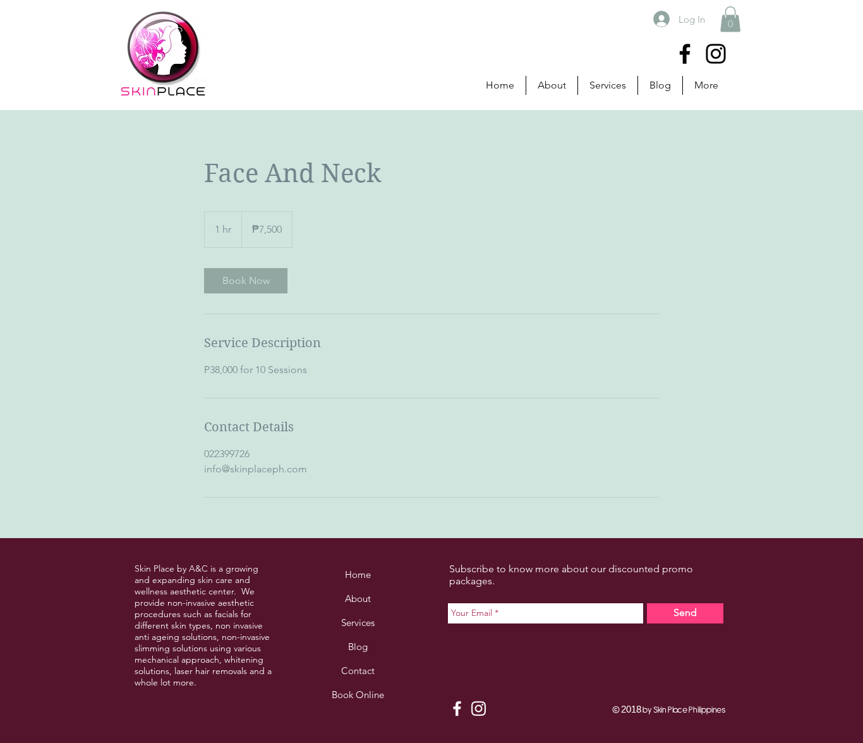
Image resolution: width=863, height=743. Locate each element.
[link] (245, 280)
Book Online (358, 695)
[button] (730, 19)
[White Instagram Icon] (478, 708)
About (358, 599)
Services (358, 623)
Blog (358, 647)
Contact (358, 671)
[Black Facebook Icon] (685, 53)
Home (358, 574)
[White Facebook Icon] (457, 708)
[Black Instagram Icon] (716, 53)
